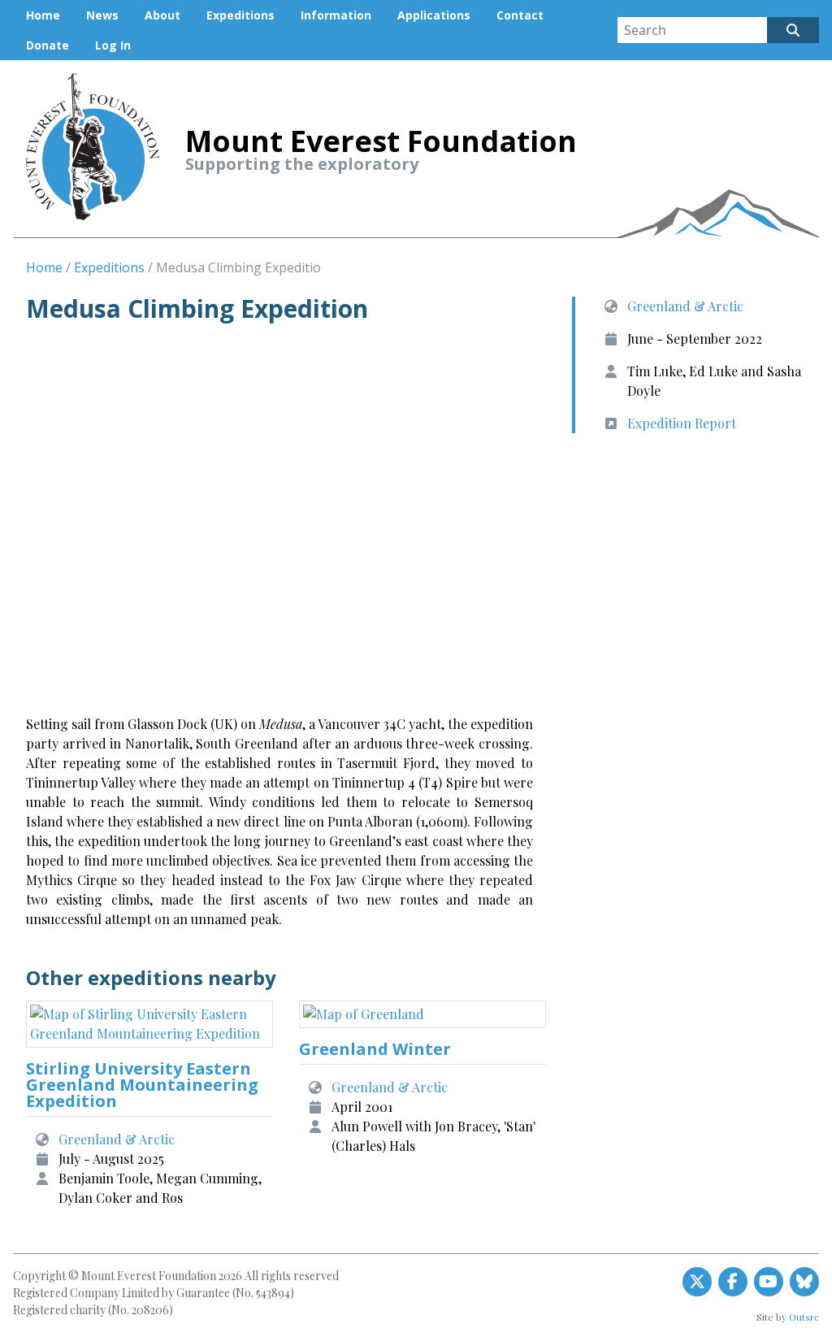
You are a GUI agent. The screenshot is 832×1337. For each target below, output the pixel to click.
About (162, 15)
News (102, 15)
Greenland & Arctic (685, 306)
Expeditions (240, 15)
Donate (47, 45)
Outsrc (804, 1316)
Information (336, 15)
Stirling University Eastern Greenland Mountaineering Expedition (142, 1084)
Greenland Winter (375, 1049)
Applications (433, 15)
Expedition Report (681, 423)
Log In (113, 45)
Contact (520, 15)
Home (43, 15)
